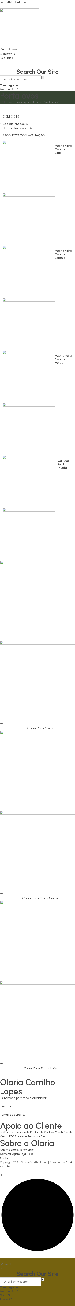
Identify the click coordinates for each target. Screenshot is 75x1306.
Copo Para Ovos (40, 728)
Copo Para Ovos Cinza (40, 898)
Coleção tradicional (15, 128)
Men (13, 89)
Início (3, 102)
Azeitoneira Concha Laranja (63, 254)
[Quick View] (1, 723)
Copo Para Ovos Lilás (40, 1068)
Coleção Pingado (14, 123)
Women (5, 89)
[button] (5, 1260)
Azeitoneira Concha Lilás (63, 149)
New (20, 89)
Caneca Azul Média (63, 464)
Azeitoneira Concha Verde (63, 359)
